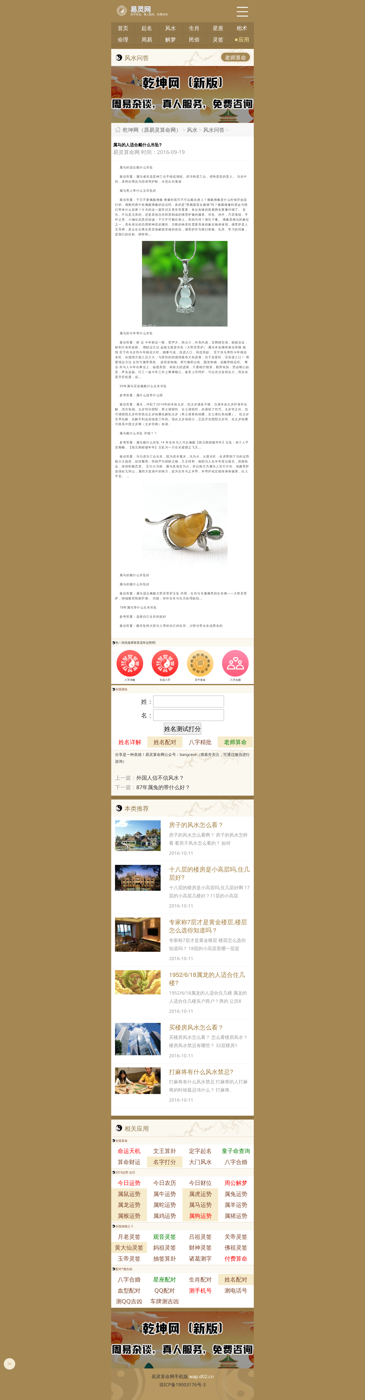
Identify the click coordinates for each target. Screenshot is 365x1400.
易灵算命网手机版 (170, 1376)
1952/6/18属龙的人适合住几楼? (207, 978)
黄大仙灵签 (129, 1247)
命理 (123, 39)
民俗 (194, 39)
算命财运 (129, 1162)
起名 (146, 28)
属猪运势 (236, 1216)
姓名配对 (165, 742)
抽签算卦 (164, 1258)
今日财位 (200, 1183)
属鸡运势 (164, 1216)
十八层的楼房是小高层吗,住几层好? (209, 872)
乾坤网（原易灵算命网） (152, 129)
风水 (170, 28)
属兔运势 (236, 1194)
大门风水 (200, 1162)
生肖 (194, 28)
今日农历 (164, 1183)
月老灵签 (129, 1236)
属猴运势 (129, 1216)
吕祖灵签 (200, 1236)
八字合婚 (236, 1162)
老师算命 (235, 57)
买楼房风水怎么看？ (196, 1027)
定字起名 (200, 1151)
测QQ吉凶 (129, 1301)
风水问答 (214, 129)
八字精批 (200, 742)
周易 (146, 39)
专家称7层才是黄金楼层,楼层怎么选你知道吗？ (208, 925)
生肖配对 (200, 1279)
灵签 (218, 39)
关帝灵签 (236, 1236)
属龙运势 (129, 1205)
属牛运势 (164, 1194)
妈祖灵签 (164, 1247)
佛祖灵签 (236, 1247)
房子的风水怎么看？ (196, 824)
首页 (123, 28)
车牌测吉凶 (164, 1301)
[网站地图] (242, 11)
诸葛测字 (200, 1258)
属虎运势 (200, 1194)
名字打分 (164, 1162)
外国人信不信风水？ (160, 777)
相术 (241, 28)
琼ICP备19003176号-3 (182, 1384)
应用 (244, 39)
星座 (218, 28)
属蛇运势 (164, 1205)
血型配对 (129, 1290)
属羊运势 (236, 1205)
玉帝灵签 (129, 1258)
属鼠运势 (129, 1194)
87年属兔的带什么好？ (163, 787)
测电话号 (236, 1290)
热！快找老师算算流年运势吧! (135, 642)
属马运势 (200, 1205)
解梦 (170, 39)
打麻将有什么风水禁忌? (201, 1071)
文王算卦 (164, 1151)
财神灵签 (200, 1247)
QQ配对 (164, 1290)
